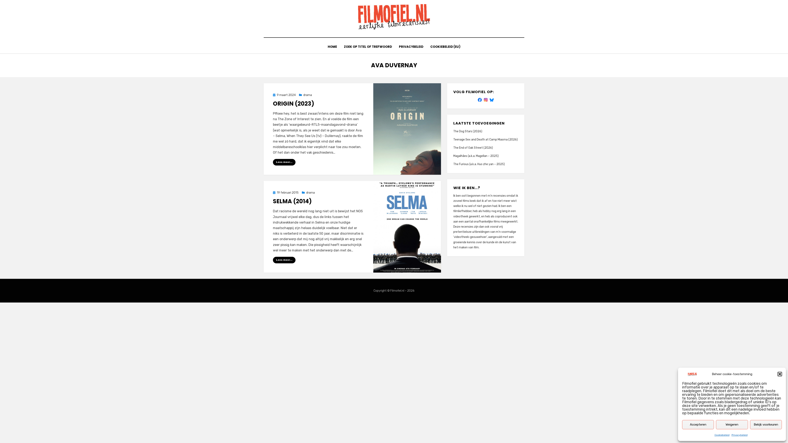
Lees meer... (284, 162)
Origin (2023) (293, 104)
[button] (780, 374)
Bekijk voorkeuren (766, 424)
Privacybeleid (740, 435)
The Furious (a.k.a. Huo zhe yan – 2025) (479, 164)
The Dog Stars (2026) (467, 131)
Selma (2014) (292, 201)
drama (307, 95)
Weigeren (732, 424)
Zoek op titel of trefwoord (368, 47)
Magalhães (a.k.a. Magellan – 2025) (476, 156)
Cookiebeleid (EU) (445, 47)
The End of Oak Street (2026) (473, 148)
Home (332, 47)
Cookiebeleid (722, 435)
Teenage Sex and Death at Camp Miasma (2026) (485, 139)
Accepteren (698, 424)
